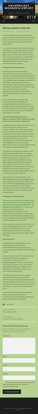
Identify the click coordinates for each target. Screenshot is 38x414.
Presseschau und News (10, 311)
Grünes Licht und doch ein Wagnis (13, 318)
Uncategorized (10, 304)
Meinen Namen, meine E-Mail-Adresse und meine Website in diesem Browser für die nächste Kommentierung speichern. (19, 384)
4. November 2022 (8, 31)
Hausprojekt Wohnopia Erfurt (19, 6)
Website (5, 374)
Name (5, 356)
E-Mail (5, 365)
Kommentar (7, 336)
